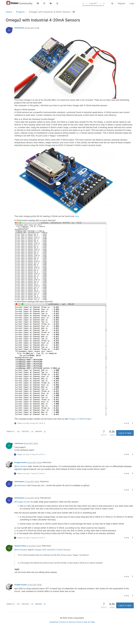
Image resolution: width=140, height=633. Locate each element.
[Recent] (44, 3)
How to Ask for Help (86, 622)
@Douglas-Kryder (22, 502)
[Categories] (37, 3)
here (77, 216)
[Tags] (51, 3)
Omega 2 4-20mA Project (79, 419)
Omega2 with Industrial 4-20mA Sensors (52, 549)
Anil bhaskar (19, 28)
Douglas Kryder (20, 462)
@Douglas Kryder (46, 498)
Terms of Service (67, 622)
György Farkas (20, 546)
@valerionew (45, 481)
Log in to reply (125, 433)
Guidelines (54, 622)
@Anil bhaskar (47, 462)
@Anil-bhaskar (20, 466)
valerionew (18, 443)
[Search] (57, 3)
